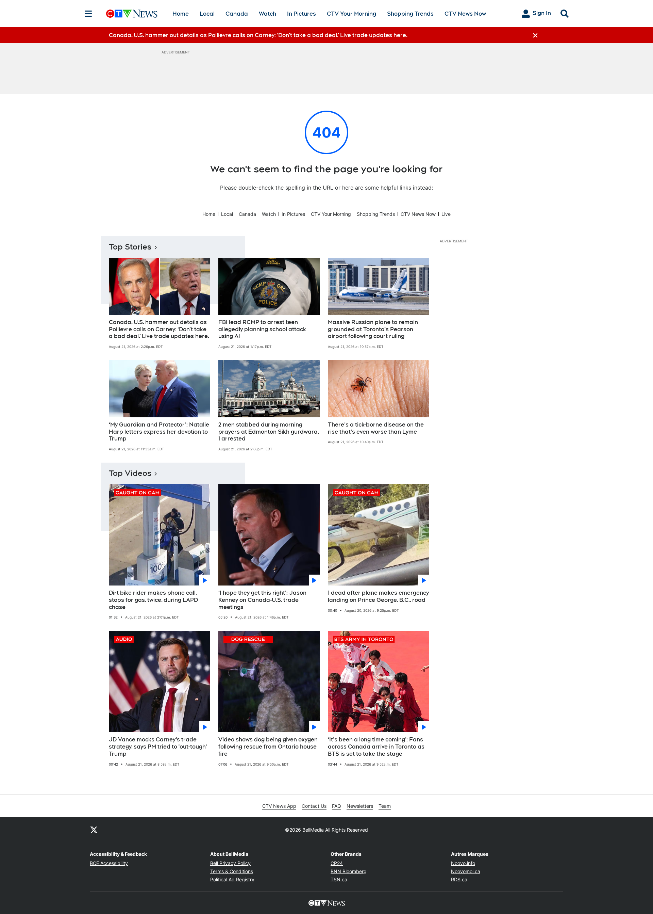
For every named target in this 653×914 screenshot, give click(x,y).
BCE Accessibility (109, 863)
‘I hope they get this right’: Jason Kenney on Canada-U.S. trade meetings (262, 600)
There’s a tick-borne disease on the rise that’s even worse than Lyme (376, 428)
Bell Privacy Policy (230, 863)
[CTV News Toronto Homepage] (131, 14)
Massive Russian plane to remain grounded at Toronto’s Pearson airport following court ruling (373, 329)
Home (180, 14)
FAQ (336, 806)
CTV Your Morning (351, 14)
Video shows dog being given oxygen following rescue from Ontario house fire (268, 746)
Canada (236, 14)
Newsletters (360, 806)
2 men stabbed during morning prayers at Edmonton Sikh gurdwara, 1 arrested (268, 431)
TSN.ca (339, 879)
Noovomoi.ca (465, 871)
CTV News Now (465, 14)
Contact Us (314, 806)
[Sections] (88, 13)
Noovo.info (463, 863)
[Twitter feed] (94, 829)
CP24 (337, 863)
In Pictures (301, 14)
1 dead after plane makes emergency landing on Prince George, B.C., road (378, 596)
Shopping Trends (410, 14)
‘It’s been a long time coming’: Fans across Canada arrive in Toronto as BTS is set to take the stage (376, 746)
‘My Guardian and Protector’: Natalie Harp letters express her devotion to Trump (159, 431)
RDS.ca (459, 879)
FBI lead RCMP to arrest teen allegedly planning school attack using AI (262, 329)
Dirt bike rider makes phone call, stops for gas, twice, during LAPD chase (153, 600)
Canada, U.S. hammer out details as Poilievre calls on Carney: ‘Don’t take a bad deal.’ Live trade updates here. (159, 329)
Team (385, 806)
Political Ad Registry (232, 879)
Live (446, 214)
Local (207, 14)
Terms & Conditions (231, 871)
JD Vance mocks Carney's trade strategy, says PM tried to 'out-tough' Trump (158, 746)
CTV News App (279, 806)
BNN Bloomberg (349, 871)
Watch (267, 14)
